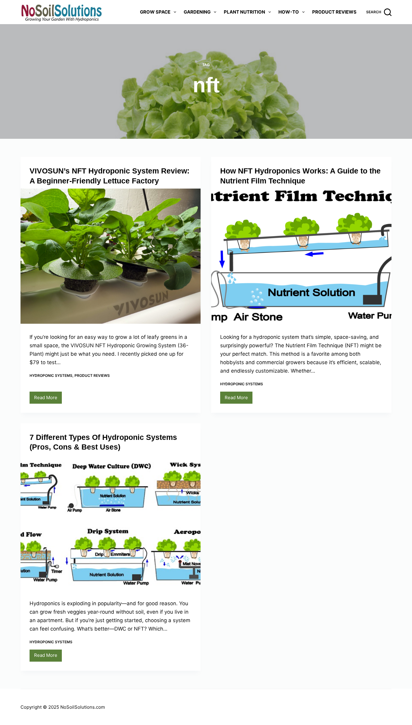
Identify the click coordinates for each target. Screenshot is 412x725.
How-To (288, 12)
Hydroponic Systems (51, 375)
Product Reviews (334, 12)
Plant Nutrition (244, 12)
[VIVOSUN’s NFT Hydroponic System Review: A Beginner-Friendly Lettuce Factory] (111, 256)
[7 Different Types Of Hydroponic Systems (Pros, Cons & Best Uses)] (111, 522)
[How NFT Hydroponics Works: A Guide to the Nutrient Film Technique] (301, 256)
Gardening (197, 12)
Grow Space (155, 12)
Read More (48, 399)
